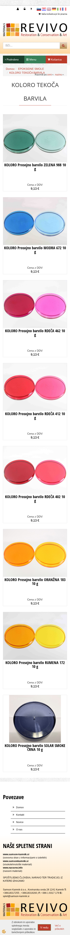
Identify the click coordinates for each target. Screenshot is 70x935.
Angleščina (49, 9)
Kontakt (20, 814)
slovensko (39, 9)
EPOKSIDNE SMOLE (31, 68)
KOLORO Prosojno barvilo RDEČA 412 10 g (35, 415)
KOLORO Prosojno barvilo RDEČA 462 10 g (35, 332)
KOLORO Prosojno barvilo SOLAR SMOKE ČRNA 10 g (35, 747)
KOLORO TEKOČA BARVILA (27, 72)
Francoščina (64, 9)
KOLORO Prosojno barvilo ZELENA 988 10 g (35, 166)
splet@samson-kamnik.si (16, 896)
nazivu (58, 74)
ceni (49, 74)
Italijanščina (59, 9)
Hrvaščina (44, 9)
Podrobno (12, 59)
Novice (20, 822)
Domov (10, 68)
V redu (44, 927)
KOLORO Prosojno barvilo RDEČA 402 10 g (35, 498)
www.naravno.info (13, 867)
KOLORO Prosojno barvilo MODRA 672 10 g (35, 249)
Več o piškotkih (59, 927)
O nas (19, 829)
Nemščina (54, 9)
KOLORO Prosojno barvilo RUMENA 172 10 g (35, 664)
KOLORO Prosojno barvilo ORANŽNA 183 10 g (35, 581)
